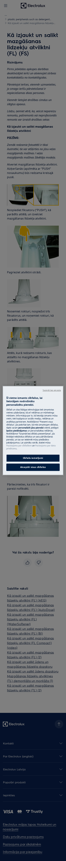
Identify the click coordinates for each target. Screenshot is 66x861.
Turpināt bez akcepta (52, 390)
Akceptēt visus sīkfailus (33, 467)
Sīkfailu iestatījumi (33, 458)
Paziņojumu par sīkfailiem (19, 445)
